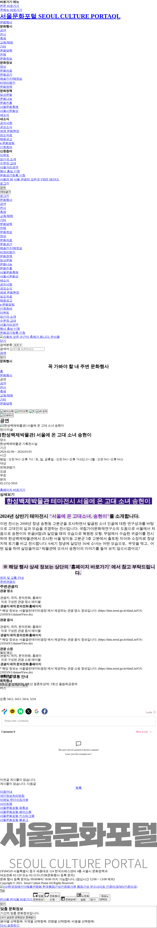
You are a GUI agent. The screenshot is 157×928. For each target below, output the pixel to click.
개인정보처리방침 (12, 795)
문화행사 (6, 22)
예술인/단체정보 (11, 78)
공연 (3, 30)
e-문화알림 (7, 143)
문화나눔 (6, 98)
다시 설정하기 (10, 925)
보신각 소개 (8, 159)
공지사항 (6, 123)
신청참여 (6, 147)
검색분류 (6, 344)
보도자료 (6, 135)
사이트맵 (6, 803)
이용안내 (6, 791)
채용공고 (6, 139)
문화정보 (6, 58)
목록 (78, 787)
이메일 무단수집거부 (14, 799)
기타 (3, 46)
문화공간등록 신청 (12, 175)
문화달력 (6, 50)
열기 (18, 917)
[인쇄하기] (7, 415)
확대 (2, 653)
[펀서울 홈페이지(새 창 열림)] (30, 336)
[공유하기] (0, 408)
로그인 (4, 183)
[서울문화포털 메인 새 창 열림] (78, 866)
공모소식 (6, 127)
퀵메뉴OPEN (104, 898)
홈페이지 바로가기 (12, 489)
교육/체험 (6, 42)
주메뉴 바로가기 (11, 10)
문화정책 (6, 86)
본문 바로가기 (9, 5)
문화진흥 (6, 102)
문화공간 (6, 74)
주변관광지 (7, 581)
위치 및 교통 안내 (12, 577)
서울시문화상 (9, 111)
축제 (3, 38)
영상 (3, 66)
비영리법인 (7, 82)
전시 (3, 34)
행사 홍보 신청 (10, 171)
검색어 (4, 348)
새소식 (4, 115)
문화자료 (6, 70)
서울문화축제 (9, 107)
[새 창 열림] (68, 886)
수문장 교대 (8, 163)
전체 (3, 54)
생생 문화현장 (9, 131)
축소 (9, 653)
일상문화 (6, 94)
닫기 (3, 340)
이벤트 (4, 155)
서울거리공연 (9, 167)
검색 (3, 353)
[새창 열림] (7, 411)
